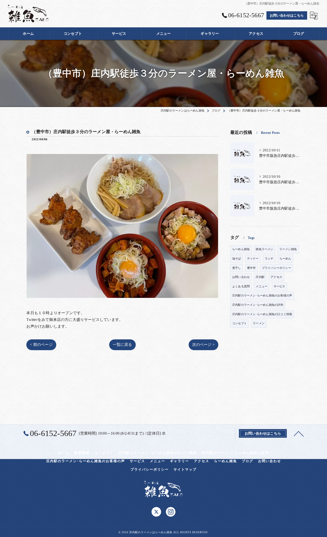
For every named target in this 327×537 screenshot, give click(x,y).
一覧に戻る (122, 344)
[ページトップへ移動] (299, 433)
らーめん (285, 258)
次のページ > (203, 344)
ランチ (269, 258)
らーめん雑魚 (241, 249)
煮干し (236, 268)
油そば (236, 258)
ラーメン (259, 323)
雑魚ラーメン (264, 249)
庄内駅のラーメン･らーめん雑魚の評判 (257, 305)
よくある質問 (241, 286)
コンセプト (239, 323)
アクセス (276, 277)
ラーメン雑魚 (288, 249)
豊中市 (251, 268)
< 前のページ (41, 344)
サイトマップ (185, 469)
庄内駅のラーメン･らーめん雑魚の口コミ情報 (262, 314)
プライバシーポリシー (276, 268)
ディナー (253, 258)
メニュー (261, 286)
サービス (279, 286)
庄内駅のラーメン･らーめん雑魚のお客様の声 (262, 295)
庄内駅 (260, 277)
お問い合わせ (241, 277)
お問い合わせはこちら (287, 15)
